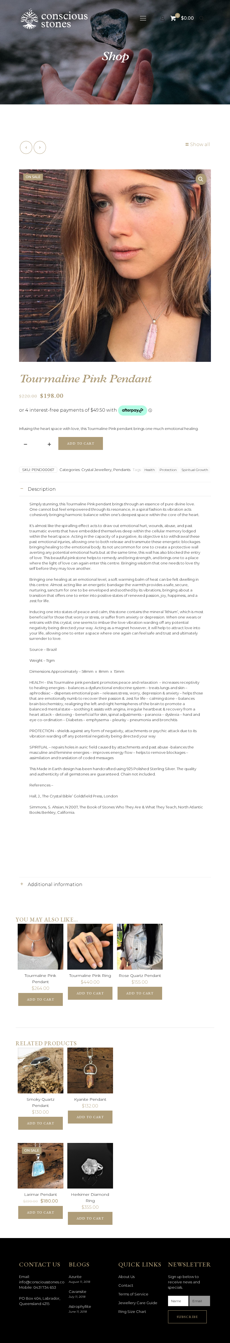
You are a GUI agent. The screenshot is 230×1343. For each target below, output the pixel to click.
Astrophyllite (80, 1306)
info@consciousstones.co (42, 1282)
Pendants (121, 469)
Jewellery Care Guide (137, 1303)
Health (149, 470)
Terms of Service (133, 1294)
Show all (200, 144)
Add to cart (80, 443)
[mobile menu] (143, 18)
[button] (201, 179)
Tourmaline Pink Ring (90, 975)
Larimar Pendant (40, 1194)
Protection (168, 470)
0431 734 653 (44, 1287)
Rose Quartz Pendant (140, 975)
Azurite (75, 1276)
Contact (125, 1285)
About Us (126, 1276)
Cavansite (77, 1291)
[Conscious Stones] (54, 18)
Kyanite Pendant (90, 1099)
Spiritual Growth (194, 470)
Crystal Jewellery (96, 469)
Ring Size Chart (132, 1311)
